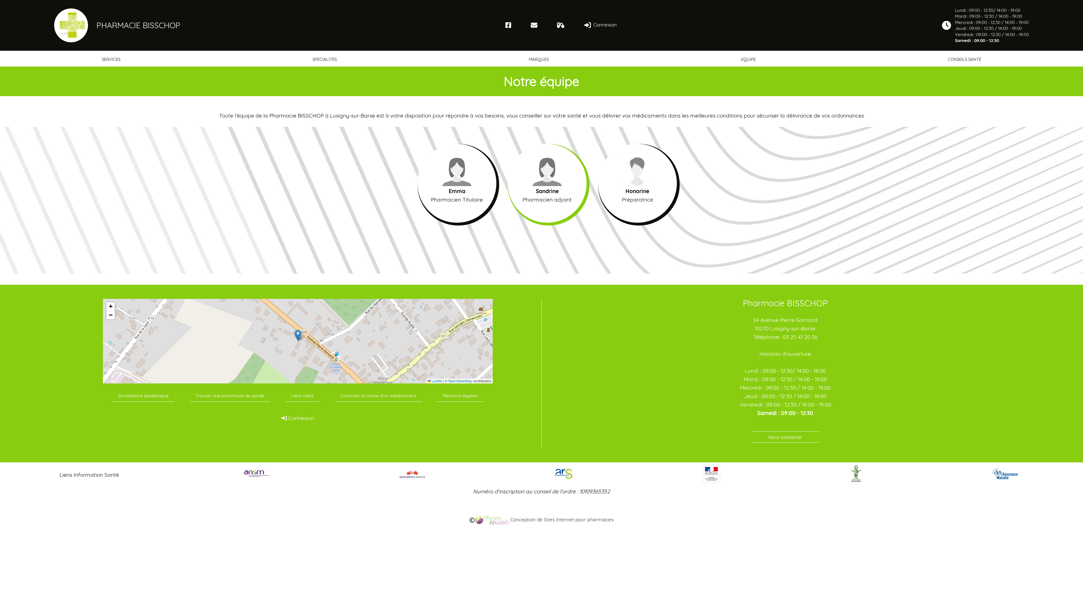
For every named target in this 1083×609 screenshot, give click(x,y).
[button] (297, 335)
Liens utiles (302, 395)
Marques (539, 59)
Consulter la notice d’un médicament (378, 395)
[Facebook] (508, 25)
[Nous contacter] (534, 25)
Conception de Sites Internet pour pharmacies (561, 519)
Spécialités (324, 59)
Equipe (748, 59)
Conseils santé (964, 59)
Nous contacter (785, 437)
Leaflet (436, 381)
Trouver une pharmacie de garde (229, 395)
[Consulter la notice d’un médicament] (561, 25)
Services (111, 59)
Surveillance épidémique (143, 395)
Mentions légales (460, 395)
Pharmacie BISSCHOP (138, 25)
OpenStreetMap (460, 381)
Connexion (604, 25)
